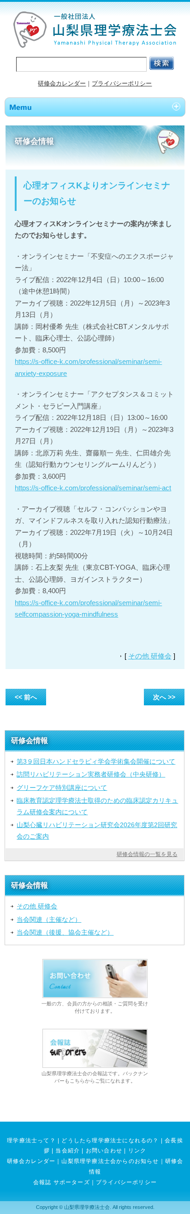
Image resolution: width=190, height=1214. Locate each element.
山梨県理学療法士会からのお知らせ (110, 1161)
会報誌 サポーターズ (61, 1182)
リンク (137, 1150)
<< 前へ (26, 697)
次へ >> (164, 697)
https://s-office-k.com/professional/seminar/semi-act (93, 488)
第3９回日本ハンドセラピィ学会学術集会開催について (96, 761)
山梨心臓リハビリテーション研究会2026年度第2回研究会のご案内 (97, 830)
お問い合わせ (104, 1150)
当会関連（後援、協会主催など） (65, 932)
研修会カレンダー (62, 83)
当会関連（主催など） (49, 919)
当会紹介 (67, 1150)
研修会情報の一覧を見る (147, 854)
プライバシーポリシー (122, 83)
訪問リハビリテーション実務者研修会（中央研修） (91, 774)
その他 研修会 (150, 656)
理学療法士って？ (31, 1140)
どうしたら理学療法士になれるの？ (110, 1140)
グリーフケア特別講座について (62, 787)
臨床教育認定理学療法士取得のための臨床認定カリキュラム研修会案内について (97, 806)
